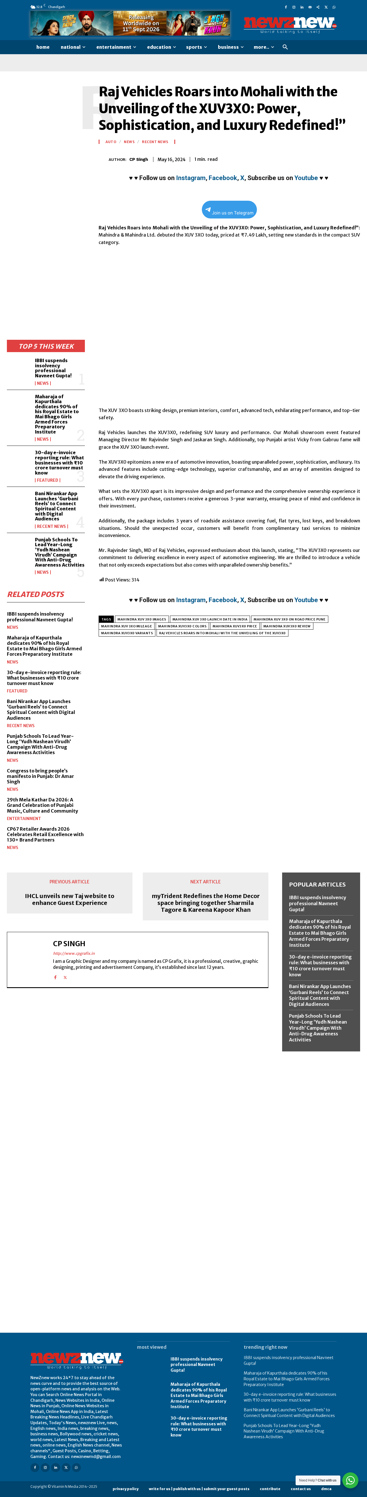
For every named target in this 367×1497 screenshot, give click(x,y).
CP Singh (138, 159)
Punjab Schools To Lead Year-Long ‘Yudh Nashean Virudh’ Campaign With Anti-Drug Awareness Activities (60, 552)
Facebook (223, 177)
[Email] (314, 158)
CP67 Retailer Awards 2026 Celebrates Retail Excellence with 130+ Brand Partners (45, 834)
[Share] (318, 6)
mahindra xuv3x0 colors (182, 626)
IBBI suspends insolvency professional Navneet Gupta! (53, 368)
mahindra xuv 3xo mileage (126, 626)
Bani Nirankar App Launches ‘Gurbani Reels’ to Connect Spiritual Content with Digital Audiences (56, 506)
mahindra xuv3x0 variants (127, 633)
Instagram (191, 177)
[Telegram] (340, 158)
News (43, 383)
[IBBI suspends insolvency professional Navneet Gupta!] (18, 368)
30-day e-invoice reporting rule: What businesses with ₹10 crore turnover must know (59, 462)
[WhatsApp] (334, 6)
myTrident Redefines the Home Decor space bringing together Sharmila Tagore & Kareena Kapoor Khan (206, 903)
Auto (111, 142)
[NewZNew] (290, 25)
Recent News (51, 526)
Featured (47, 480)
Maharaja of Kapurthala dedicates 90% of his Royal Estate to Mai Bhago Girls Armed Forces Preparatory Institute (57, 414)
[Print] (327, 158)
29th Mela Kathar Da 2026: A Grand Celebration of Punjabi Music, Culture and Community (42, 805)
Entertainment (24, 819)
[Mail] (310, 6)
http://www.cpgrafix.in (74, 953)
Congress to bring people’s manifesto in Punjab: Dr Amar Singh (40, 776)
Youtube (306, 177)
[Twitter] (326, 6)
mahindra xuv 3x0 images (142, 619)
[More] (354, 158)
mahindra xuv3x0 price (235, 626)
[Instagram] (293, 6)
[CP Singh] (104, 159)
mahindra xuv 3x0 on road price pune (290, 619)
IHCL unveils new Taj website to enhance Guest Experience (69, 899)
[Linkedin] (301, 6)
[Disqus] (137, 1071)
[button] (285, 47)
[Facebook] (285, 6)
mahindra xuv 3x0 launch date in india (210, 619)
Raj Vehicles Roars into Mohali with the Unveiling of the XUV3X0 (222, 633)
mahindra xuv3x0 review (287, 626)
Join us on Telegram (232, 213)
